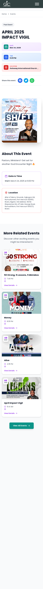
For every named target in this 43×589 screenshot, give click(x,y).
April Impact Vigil (13, 402)
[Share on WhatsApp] (32, 80)
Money (7, 317)
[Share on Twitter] (26, 80)
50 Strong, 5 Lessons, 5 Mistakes (21, 275)
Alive (6, 360)
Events (13, 14)
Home (4, 14)
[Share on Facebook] (20, 80)
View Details (9, 285)
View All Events (20, 425)
